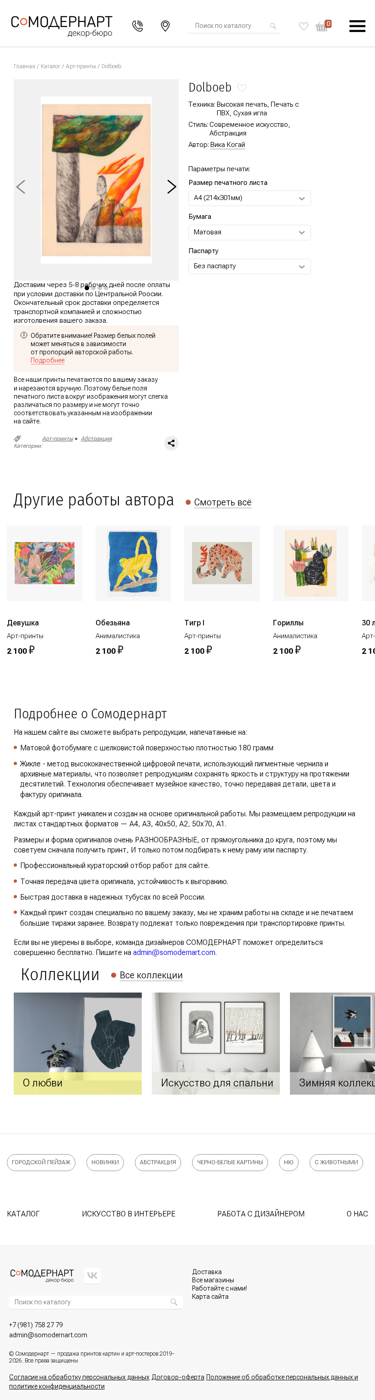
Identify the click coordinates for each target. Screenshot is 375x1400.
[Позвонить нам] (137, 26)
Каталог (50, 66)
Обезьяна (113, 623)
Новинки (105, 1162)
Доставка (207, 1271)
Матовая (207, 232)
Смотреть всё (223, 502)
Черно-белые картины (230, 1162)
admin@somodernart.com (174, 952)
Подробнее (47, 360)
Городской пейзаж (41, 1162)
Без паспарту (215, 266)
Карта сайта (210, 1296)
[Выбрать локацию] (165, 26)
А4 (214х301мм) (218, 198)
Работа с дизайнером (261, 1214)
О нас (357, 1214)
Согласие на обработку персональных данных (79, 1377)
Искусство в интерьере (128, 1214)
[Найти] (273, 26)
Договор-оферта (177, 1377)
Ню (289, 1162)
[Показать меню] (357, 26)
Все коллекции (151, 975)
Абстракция (96, 438)
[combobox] (231, 26)
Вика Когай (227, 145)
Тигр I (194, 623)
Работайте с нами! (219, 1288)
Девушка (23, 623)
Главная (24, 66)
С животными (336, 1162)
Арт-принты (81, 66)
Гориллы (288, 623)
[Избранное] (304, 26)
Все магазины (213, 1280)
